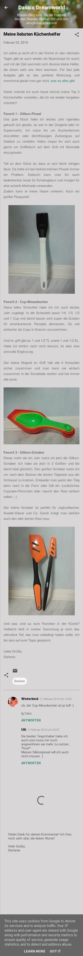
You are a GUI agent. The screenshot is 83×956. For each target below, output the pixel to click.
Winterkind (29, 699)
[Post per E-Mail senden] (15, 672)
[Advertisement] (41, 891)
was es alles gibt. (62, 80)
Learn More (34, 951)
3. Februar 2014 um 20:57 (43, 729)
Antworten (31, 720)
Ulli (23, 730)
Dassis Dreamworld (41, 7)
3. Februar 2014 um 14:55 (55, 699)
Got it (55, 951)
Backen (19, 681)
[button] (76, 35)
